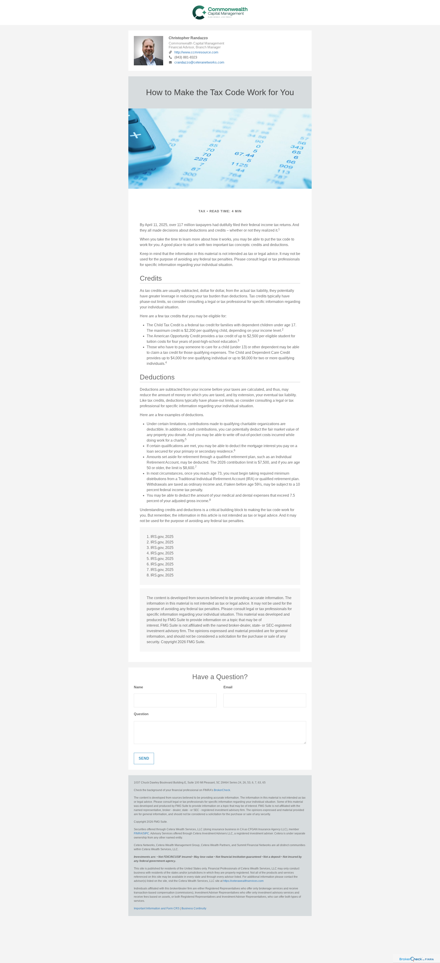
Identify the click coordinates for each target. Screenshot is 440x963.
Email (227, 687)
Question (141, 714)
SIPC (146, 833)
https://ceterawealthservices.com (243, 881)
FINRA (138, 833)
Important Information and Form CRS (156, 908)
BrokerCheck (222, 790)
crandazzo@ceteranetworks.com (199, 62)
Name (138, 687)
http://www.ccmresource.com (196, 52)
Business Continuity (194, 908)
